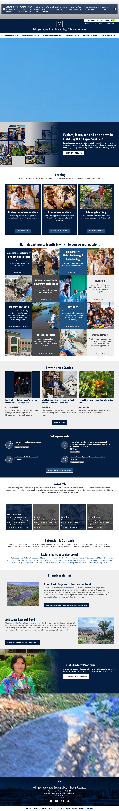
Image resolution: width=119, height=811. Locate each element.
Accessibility (43, 808)
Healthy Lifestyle (17, 563)
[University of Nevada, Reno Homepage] (59, 782)
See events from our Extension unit (59, 470)
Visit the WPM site (100, 353)
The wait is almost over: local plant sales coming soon (96, 401)
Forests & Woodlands (72, 560)
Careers (35, 808)
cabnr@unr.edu (59, 795)
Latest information (41, 11)
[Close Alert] (115, 9)
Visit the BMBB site (73, 272)
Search (107, 20)
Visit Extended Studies (46, 353)
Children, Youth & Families (68, 558)
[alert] (59, 9)
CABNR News (91, 20)
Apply (112, 20)
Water (99, 563)
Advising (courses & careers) (52, 35)
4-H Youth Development (14, 558)
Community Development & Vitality (90, 558)
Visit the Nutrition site (100, 299)
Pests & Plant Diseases (65, 563)
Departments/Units (98, 24)
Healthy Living (29, 563)
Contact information (108, 35)
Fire (30, 560)
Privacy (81, 808)
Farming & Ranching (21, 560)
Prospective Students (11, 35)
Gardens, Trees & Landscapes (90, 560)
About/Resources (111, 24)
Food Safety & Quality (40, 560)
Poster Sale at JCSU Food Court (26, 457)
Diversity (52, 808)
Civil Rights (60, 808)
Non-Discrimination (71, 808)
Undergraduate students (30, 35)
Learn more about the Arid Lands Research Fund (22, 642)
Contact (28, 808)
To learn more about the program (76, 676)
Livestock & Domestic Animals (46, 563)
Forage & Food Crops (56, 560)
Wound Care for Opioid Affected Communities (87, 457)
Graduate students (72, 35)
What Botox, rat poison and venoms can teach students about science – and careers (58, 401)
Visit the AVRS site (18, 272)
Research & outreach (90, 35)
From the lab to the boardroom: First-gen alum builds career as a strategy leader (21, 401)
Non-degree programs (96, 231)
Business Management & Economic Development (41, 558)
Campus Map (89, 808)
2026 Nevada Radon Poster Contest (28, 442)
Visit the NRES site (45, 299)
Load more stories (59, 422)
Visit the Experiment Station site (19, 326)
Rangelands (78, 563)
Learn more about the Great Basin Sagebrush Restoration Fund (66, 605)
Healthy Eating (106, 560)
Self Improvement (89, 563)
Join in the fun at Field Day (73, 153)
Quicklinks (100, 20)
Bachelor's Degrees (23, 231)
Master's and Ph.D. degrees (59, 231)
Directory (87, 24)
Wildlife (104, 563)
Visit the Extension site (73, 326)
